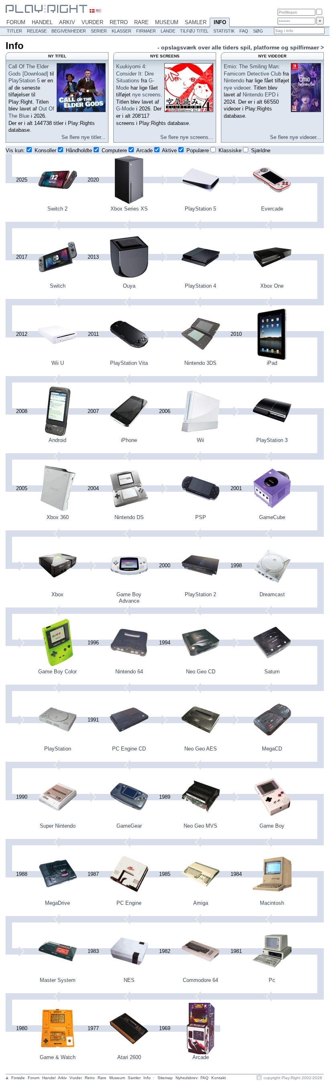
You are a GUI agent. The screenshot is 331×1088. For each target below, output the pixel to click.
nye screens (146, 95)
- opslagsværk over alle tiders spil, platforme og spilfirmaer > (240, 47)
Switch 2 (57, 209)
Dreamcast (272, 594)
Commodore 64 (200, 980)
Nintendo (234, 81)
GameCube (272, 517)
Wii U (57, 363)
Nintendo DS (129, 517)
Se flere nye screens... (186, 137)
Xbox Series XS (129, 209)
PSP (200, 517)
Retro (119, 22)
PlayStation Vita (129, 363)
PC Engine (128, 903)
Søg (258, 31)
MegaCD (272, 749)
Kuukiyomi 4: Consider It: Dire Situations (135, 73)
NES (129, 980)
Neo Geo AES (200, 749)
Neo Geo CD (200, 672)
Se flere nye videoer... (295, 137)
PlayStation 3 (272, 440)
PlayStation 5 (24, 81)
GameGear (129, 826)
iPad (272, 363)
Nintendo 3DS (200, 363)
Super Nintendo (58, 826)
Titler (14, 31)
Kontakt (218, 1078)
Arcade (200, 1057)
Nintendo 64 (129, 672)
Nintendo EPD (259, 95)
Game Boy (271, 826)
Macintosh (272, 903)
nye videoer (237, 88)
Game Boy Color (57, 672)
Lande (168, 31)
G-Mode (125, 109)
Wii (200, 440)
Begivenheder (68, 31)
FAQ (243, 31)
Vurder (92, 22)
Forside (18, 1078)
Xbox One (272, 286)
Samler (195, 22)
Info (220, 22)
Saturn (272, 672)
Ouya (129, 286)
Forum (15, 22)
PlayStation (57, 749)
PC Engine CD (129, 749)
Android (57, 440)
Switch (57, 286)
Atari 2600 (129, 1057)
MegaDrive (57, 903)
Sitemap (165, 1078)
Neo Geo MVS (200, 826)
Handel (42, 22)
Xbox (57, 594)
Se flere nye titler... (83, 137)
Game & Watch (58, 1057)
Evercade (272, 209)
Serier (99, 31)
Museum (166, 22)
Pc (272, 980)
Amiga (200, 903)
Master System (58, 980)
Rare (141, 22)
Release (37, 31)
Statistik (224, 31)
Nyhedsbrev (187, 1078)
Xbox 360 (58, 517)
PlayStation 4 (200, 286)
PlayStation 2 (200, 594)
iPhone (129, 440)
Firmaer (146, 31)
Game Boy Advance (128, 597)
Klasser (121, 31)
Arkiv (67, 22)
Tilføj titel (194, 31)
